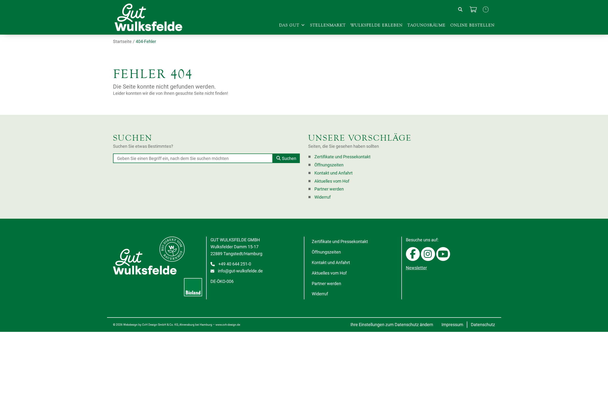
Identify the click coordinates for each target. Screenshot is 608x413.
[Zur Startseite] (153, 17)
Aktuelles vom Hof (331, 181)
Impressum (452, 324)
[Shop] (473, 9)
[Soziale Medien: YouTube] (443, 254)
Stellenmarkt (328, 25)
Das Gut (289, 25)
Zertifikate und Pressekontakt (342, 156)
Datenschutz (483, 324)
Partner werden (329, 188)
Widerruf (322, 197)
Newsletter (416, 267)
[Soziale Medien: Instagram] (428, 254)
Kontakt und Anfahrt (333, 172)
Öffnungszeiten (329, 164)
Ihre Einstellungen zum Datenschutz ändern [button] (391, 324)
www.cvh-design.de (227, 324)
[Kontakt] (485, 9)
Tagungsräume (426, 25)
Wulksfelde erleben (376, 25)
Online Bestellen (472, 25)
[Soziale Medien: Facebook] (413, 254)
